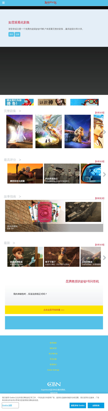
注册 (17, 34)
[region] (54, 402)
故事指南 (12, 196)
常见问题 (53, 359)
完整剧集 (12, 111)
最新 (9, 243)
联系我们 (53, 364)
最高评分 (12, 160)
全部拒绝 (95, 405)
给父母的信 (53, 353)
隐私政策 (53, 348)
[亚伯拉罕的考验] (79, 131)
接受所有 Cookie (77, 405)
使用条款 (53, 342)
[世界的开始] (50, 131)
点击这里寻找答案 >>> (53, 309)
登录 (11, 34)
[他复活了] (20, 131)
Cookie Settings (53, 370)
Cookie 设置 (7, 405)
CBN (54, 385)
